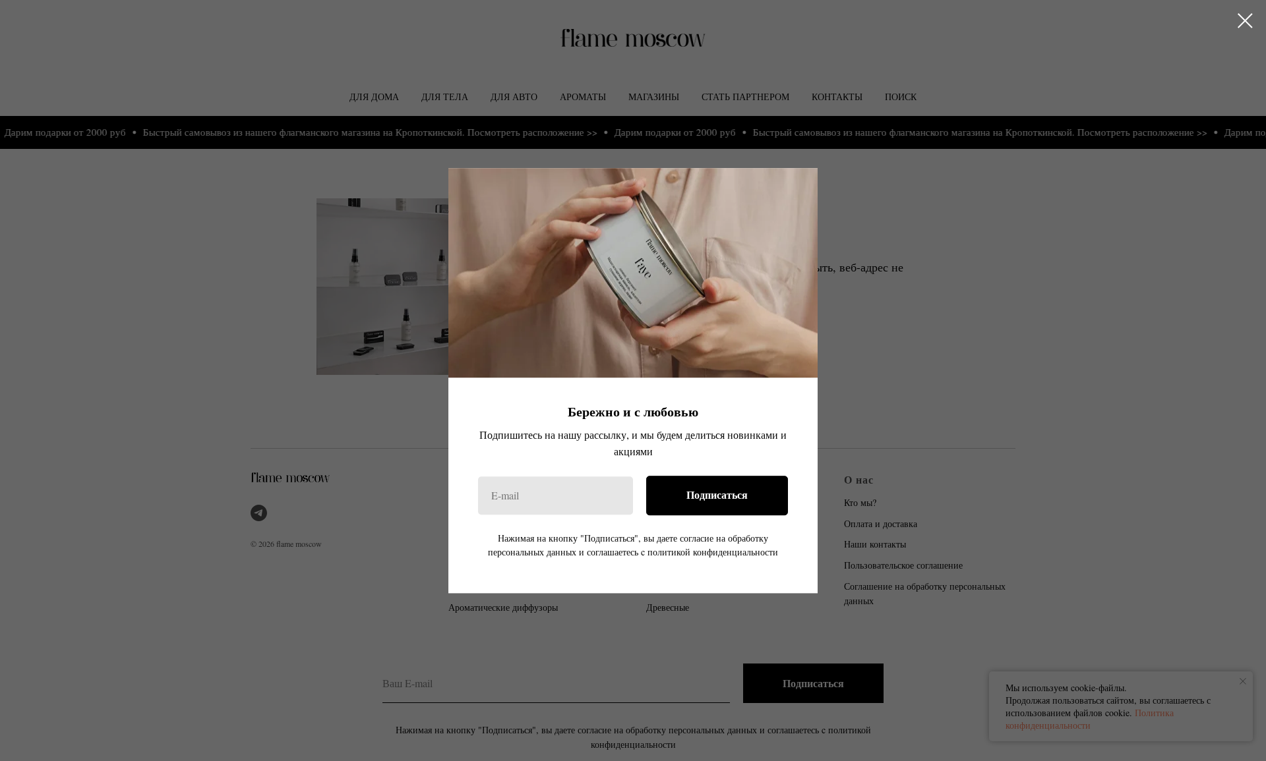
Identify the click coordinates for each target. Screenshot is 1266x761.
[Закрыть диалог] (1245, 21)
